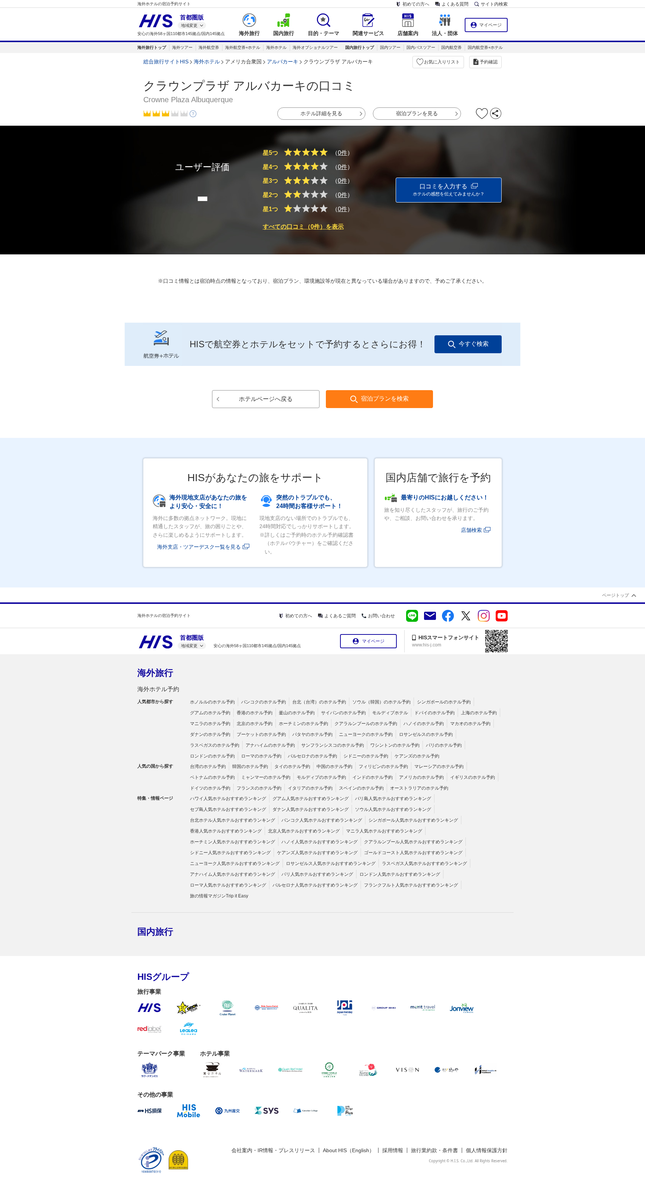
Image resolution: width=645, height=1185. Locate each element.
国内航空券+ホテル (485, 47)
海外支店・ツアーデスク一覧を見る (199, 547)
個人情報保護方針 (487, 1150)
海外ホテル (276, 47)
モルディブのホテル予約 (321, 777)
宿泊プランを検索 (385, 398)
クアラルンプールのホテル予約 (365, 723)
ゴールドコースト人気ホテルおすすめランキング (413, 852)
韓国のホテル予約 (250, 766)
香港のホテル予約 (254, 712)
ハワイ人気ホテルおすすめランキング (228, 798)
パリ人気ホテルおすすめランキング (317, 874)
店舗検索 (471, 530)
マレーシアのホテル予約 (439, 766)
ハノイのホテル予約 (423, 723)
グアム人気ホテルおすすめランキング (310, 798)
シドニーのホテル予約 (365, 756)
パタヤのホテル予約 (312, 734)
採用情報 (392, 1150)
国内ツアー (390, 47)
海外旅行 (155, 673)
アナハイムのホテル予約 (270, 745)
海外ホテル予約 (158, 689)
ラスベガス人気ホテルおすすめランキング (424, 863)
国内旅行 (155, 932)
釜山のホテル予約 (297, 712)
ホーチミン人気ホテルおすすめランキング (232, 841)
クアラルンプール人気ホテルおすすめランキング (413, 841)
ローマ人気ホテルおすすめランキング (228, 885)
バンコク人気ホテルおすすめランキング (321, 820)
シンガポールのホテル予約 (444, 702)
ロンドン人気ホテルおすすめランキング (399, 874)
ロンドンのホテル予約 (212, 756)
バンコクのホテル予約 (263, 702)
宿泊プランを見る (417, 113)
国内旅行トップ (359, 47)
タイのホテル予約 (292, 766)
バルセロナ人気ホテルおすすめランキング (315, 885)
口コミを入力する (448, 190)
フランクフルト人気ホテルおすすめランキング (411, 885)
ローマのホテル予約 (261, 756)
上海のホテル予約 (479, 712)
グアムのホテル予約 (210, 712)
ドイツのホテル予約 (210, 788)
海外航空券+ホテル (242, 47)
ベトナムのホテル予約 (212, 777)
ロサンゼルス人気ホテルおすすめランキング (331, 863)
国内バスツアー (420, 47)
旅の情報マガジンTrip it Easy (219, 896)
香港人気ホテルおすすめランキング (226, 831)
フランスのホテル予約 (259, 788)
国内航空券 (451, 47)
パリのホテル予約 (444, 745)
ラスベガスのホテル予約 (214, 745)
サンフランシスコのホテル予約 (332, 745)
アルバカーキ (282, 62)
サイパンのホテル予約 (343, 712)
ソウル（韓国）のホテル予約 (381, 702)
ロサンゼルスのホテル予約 (426, 734)
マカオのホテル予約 (470, 723)
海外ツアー (182, 47)
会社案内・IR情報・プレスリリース (273, 1150)
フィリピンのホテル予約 (383, 766)
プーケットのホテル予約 (261, 734)
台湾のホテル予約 (208, 766)
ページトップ (615, 595)
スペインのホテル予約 (361, 788)
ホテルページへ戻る (266, 399)
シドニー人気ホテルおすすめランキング (230, 852)
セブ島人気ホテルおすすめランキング (228, 809)
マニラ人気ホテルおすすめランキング (384, 831)
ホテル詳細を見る (321, 113)
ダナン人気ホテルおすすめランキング (310, 809)
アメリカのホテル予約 (421, 777)
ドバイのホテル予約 (434, 712)
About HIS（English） (348, 1150)
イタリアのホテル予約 (310, 788)
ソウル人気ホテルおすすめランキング (393, 809)
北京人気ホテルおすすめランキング (304, 831)
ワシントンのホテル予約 (395, 745)
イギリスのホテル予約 (472, 777)
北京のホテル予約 (254, 723)
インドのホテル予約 (372, 777)
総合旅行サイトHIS (165, 62)
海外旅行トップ (151, 47)
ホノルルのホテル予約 (212, 702)
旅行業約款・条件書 (434, 1150)
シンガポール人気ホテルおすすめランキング (413, 820)
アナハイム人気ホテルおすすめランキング (232, 874)
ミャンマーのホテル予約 (265, 777)
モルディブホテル (390, 712)
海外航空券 (209, 47)
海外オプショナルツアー (315, 47)
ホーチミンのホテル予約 (303, 723)
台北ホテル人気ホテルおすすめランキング (232, 820)
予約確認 (489, 62)
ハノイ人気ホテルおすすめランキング (319, 841)
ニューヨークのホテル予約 (366, 734)
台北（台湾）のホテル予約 (319, 702)
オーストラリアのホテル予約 (419, 788)
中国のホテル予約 (334, 766)
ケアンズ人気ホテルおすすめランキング (317, 852)
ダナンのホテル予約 (210, 734)
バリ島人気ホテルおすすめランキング (393, 798)
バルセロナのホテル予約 (312, 756)
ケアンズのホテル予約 (417, 756)
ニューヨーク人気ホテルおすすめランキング (235, 863)
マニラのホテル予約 (210, 723)
